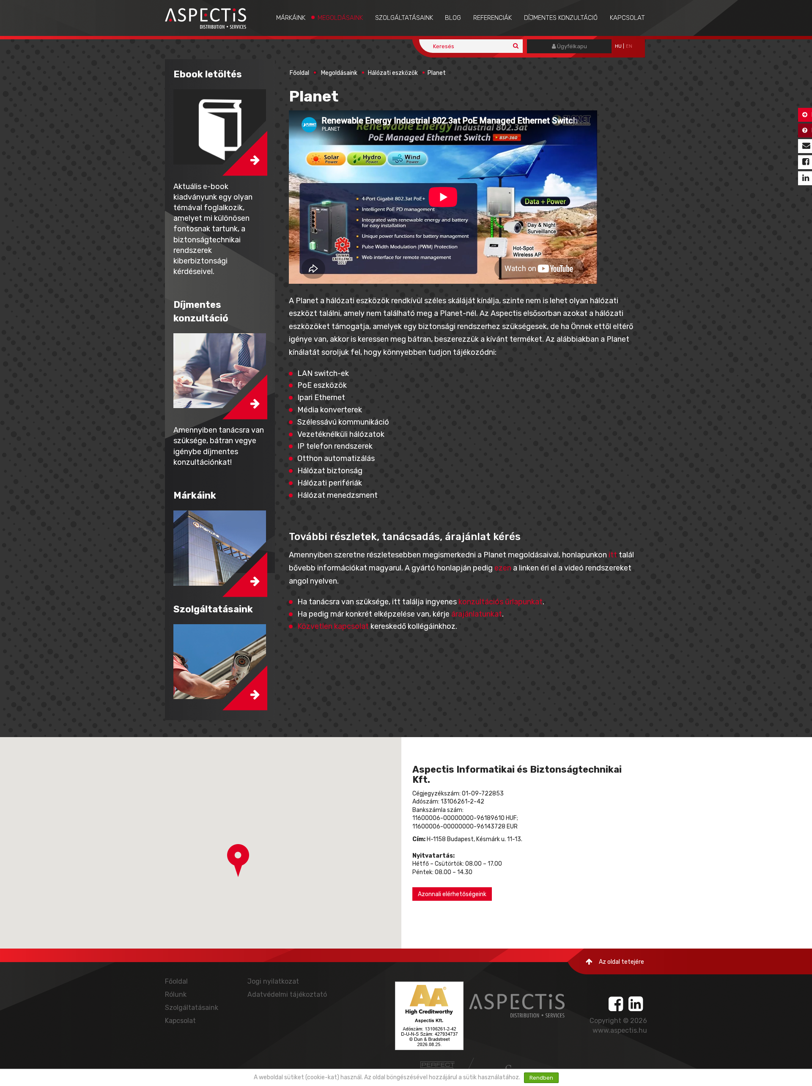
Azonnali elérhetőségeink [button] (452, 894)
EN (629, 46)
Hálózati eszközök (393, 73)
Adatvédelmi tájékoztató (287, 994)
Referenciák (492, 18)
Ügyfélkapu (571, 46)
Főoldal (299, 73)
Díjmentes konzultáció (561, 18)
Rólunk (176, 994)
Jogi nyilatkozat (273, 981)
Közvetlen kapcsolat (333, 626)
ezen (502, 568)
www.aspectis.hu (620, 1030)
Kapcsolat (627, 18)
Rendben (541, 1078)
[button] (238, 860)
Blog (453, 18)
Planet (437, 73)
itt (613, 554)
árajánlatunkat (476, 614)
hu (618, 46)
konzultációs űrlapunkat (500, 601)
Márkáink (290, 18)
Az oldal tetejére (621, 961)
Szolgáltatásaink (404, 18)
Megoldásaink (340, 18)
